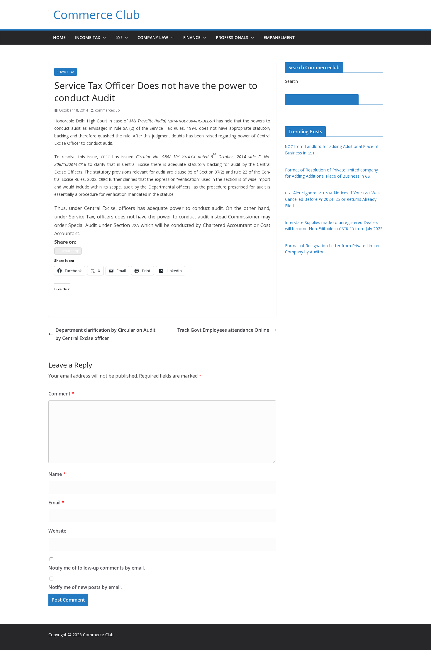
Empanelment (279, 37)
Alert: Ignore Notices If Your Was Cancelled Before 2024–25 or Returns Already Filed (332, 199)
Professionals (232, 37)
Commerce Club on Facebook (322, 99)
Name (57, 474)
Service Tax (65, 72)
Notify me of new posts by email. (85, 587)
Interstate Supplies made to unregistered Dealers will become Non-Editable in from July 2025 (334, 225)
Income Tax (87, 37)
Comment (61, 393)
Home (59, 37)
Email (56, 502)
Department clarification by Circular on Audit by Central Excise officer (105, 334)
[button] (103, 37)
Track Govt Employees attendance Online (223, 330)
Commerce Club (96, 14)
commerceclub (107, 110)
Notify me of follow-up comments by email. (96, 568)
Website (57, 531)
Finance (192, 37)
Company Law (153, 37)
